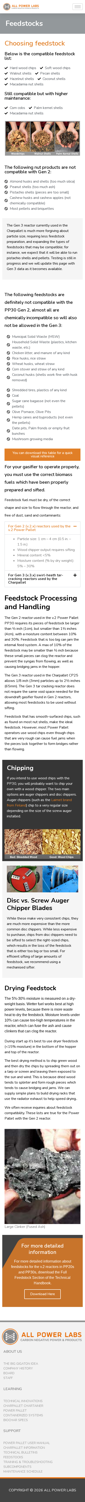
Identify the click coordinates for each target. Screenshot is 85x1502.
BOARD (9, 1373)
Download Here (42, 1294)
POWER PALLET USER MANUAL (26, 1443)
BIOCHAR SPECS (15, 1420)
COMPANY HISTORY (18, 1368)
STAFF (8, 1378)
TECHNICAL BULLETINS (20, 1452)
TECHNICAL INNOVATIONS (23, 1401)
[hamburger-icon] (78, 6)
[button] (42, 528)
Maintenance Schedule (23, 1471)
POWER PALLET (15, 1410)
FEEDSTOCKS (13, 1457)
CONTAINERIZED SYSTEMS (23, 1415)
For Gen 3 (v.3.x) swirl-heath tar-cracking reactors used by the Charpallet (35, 579)
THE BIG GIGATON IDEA (20, 1364)
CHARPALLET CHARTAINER (23, 1406)
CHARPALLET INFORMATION (24, 1448)
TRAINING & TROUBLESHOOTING (28, 1462)
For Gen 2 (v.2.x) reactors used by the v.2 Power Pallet (39, 528)
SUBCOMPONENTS (17, 1467)
